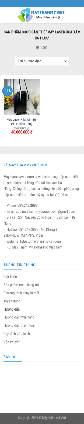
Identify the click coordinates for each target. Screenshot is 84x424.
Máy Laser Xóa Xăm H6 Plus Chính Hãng (22, 122)
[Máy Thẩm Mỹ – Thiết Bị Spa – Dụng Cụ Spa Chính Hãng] (42, 15)
